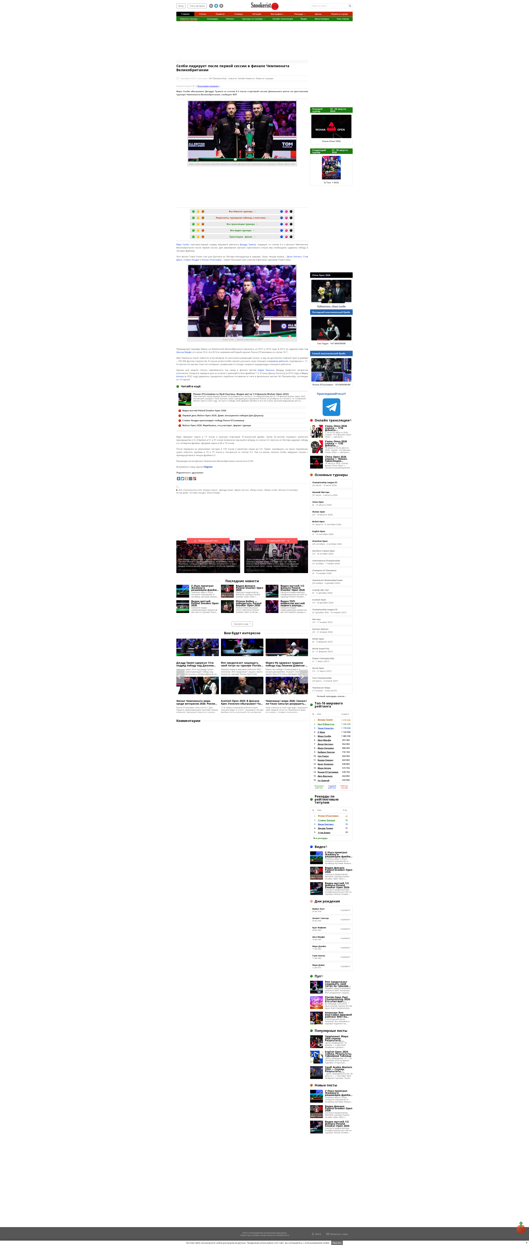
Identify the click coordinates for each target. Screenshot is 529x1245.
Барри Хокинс (325, 760)
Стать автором (197, 5)
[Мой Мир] (190, 478)
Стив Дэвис (324, 832)
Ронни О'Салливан (328, 772)
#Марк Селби (270, 490)
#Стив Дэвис (182, 492)
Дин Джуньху (325, 776)
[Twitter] (182, 478)
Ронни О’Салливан (212, 259)
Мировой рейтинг (319, 787)
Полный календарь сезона (330, 696)
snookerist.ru (282, 1235)
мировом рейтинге (278, 361)
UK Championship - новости (223, 78)
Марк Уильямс (326, 748)
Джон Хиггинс (294, 256)
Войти (318, 1234)
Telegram (208, 466)
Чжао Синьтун (326, 728)
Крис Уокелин (325, 764)
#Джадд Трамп (226, 490)
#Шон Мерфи (213, 492)
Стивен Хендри (191, 259)
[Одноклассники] (186, 478)
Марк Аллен (324, 768)
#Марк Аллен (256, 490)
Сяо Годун (323, 756)
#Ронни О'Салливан (288, 490)
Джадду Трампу (248, 244)
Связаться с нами (339, 1234)
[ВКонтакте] (178, 478)
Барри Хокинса (266, 370)
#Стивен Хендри (198, 492)
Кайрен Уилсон (326, 752)
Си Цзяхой (323, 780)
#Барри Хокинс (210, 490)
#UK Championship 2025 (190, 490)
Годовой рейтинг (332, 787)
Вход (180, 5)
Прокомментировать (208, 86)
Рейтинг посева (344, 787)
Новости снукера (264, 78)
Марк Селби (182, 244)
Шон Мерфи (324, 740)
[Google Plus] (194, 478)
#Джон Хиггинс (241, 490)
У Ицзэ (321, 732)
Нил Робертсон (326, 724)
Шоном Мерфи (184, 352)
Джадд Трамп (325, 719)
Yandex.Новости (246, 78)
